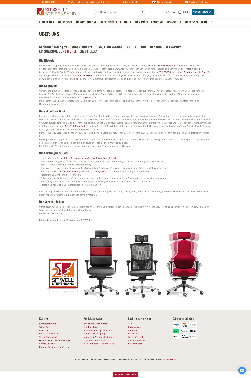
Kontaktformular (47, 323)
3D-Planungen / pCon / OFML (99, 330)
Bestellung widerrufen (125, 374)
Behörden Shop (47, 343)
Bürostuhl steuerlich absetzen (99, 343)
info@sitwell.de (169, 359)
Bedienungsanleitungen (96, 323)
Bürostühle (65, 171)
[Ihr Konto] (173, 12)
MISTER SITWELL (86, 75)
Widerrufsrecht (135, 337)
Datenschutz (134, 327)
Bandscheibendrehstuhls (170, 65)
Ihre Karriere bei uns (49, 333)
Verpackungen (135, 343)
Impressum (133, 333)
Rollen (142, 168)
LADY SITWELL (164, 72)
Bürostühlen (63, 158)
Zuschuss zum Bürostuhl (96, 340)
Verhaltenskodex (136, 340)
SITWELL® (90, 97)
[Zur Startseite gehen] (56, 11)
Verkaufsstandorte (203, 12)
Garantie (132, 330)
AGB (130, 323)
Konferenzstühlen (93, 158)
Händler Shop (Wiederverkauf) (54, 340)
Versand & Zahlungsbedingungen (100, 337)
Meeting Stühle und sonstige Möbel (90, 171)
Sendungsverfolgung (94, 333)
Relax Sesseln (110, 158)
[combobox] (117, 12)
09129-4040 (50, 2)
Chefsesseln (76, 158)
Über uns (43, 330)
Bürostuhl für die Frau (195, 72)
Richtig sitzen (91, 327)
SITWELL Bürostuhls (75, 126)
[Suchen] (143, 12)
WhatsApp (44, 327)
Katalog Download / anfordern (54, 347)
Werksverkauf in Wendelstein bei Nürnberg (90, 2)
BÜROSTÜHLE (68, 51)
